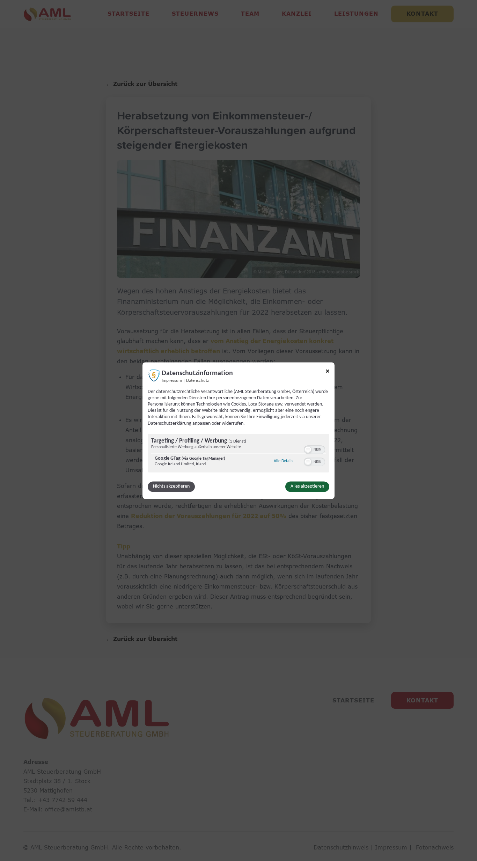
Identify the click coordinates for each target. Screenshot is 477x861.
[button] (308, 449)
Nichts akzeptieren (171, 486)
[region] (238, 454)
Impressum (172, 381)
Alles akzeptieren (307, 486)
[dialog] (238, 430)
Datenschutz (197, 381)
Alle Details (283, 461)
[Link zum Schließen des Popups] (327, 372)
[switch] (314, 449)
